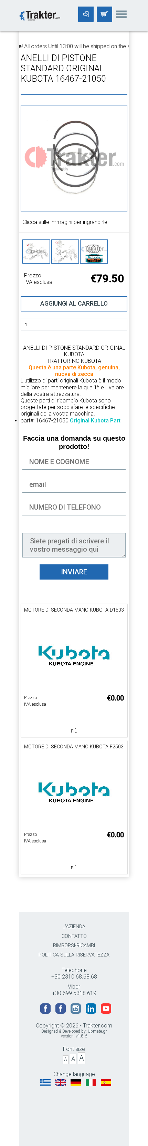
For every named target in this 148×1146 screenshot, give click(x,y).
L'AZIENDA (74, 927)
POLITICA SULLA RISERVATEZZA (74, 955)
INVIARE (74, 572)
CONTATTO (74, 936)
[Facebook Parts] (61, 1012)
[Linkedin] (91, 1012)
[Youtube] (106, 1012)
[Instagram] (76, 1012)
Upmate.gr (97, 1031)
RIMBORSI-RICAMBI (74, 946)
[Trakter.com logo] (39, 15)
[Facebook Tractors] (46, 1012)
